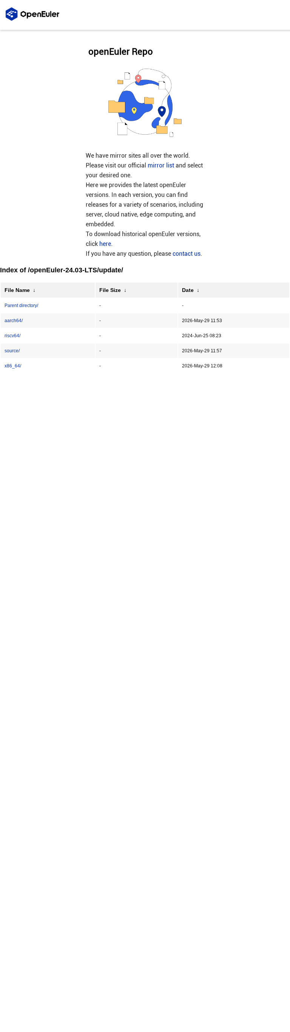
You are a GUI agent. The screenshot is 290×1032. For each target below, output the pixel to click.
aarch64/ (14, 320)
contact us (187, 253)
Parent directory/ (21, 305)
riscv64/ (12, 335)
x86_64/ (13, 366)
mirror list (161, 165)
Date (188, 290)
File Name (17, 290)
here (105, 243)
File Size (110, 290)
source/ (12, 350)
